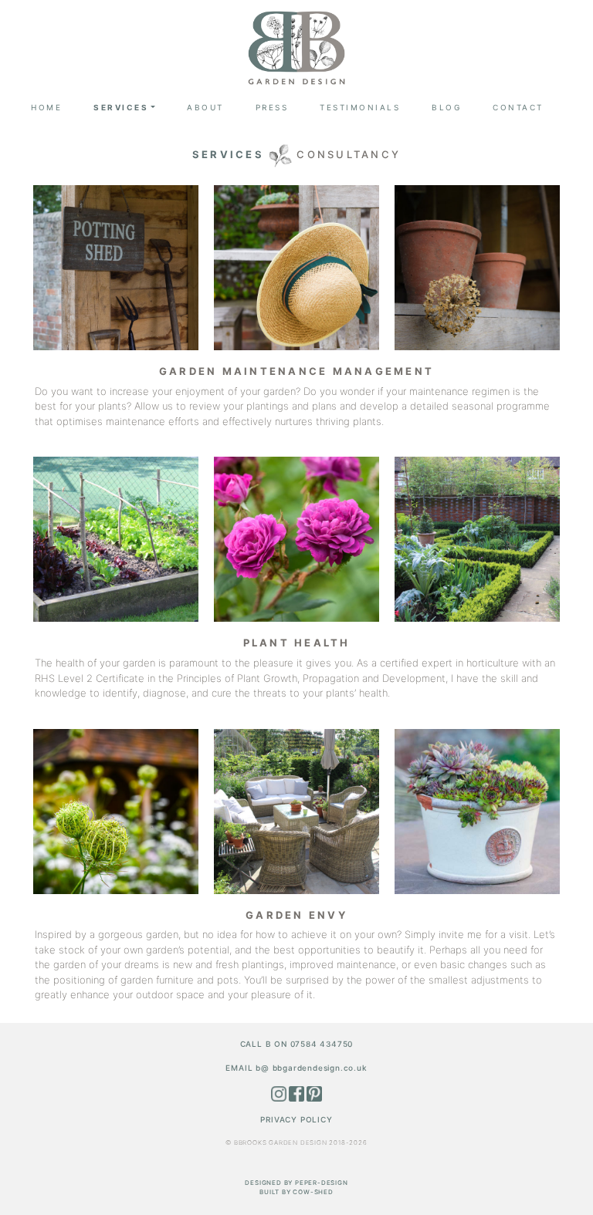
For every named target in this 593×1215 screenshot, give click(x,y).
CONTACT (518, 107)
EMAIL (296, 1067)
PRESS (272, 107)
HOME (46, 107)
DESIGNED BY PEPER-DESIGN (296, 1182)
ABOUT (205, 107)
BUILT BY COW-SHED (296, 1192)
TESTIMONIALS (360, 107)
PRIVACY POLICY (296, 1119)
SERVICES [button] (120, 107)
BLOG (446, 107)
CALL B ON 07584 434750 (297, 1043)
